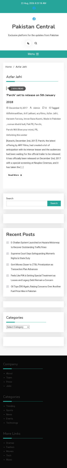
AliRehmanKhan (14, 113)
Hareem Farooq (14, 119)
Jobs (8, 386)
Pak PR (30, 124)
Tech (8, 455)
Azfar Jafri (52, 113)
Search (9, 198)
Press (9, 381)
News (9, 414)
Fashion (10, 447)
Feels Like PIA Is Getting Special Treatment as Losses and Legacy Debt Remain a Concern (33, 277)
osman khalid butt (16, 124)
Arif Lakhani (30, 113)
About (9, 373)
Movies (10, 451)
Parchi (38, 124)
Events (9, 418)
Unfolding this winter (16, 135)
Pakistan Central (33, 26)
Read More (13, 175)
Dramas (10, 443)
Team (9, 377)
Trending (10, 406)
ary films (41, 113)
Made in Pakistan (52, 119)
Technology (12, 422)
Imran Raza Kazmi (33, 119)
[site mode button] (28, 43)
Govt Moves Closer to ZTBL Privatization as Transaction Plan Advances (32, 266)
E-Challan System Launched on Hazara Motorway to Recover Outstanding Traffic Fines (35, 244)
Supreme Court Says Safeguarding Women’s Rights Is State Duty (33, 255)
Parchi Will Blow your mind (20, 129)
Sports (9, 410)
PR (36, 129)
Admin (36, 108)
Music (9, 459)
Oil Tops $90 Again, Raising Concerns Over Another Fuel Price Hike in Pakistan (36, 288)
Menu (32, 54)
